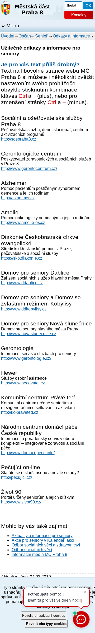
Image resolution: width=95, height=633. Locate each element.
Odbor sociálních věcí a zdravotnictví (46, 545)
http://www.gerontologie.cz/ (26, 358)
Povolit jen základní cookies (43, 616)
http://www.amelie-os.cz (23, 222)
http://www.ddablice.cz (22, 283)
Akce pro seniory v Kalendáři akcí (43, 540)
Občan (24, 36)
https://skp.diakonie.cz (21, 258)
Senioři (42, 36)
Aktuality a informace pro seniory (42, 535)
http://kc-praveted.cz (19, 412)
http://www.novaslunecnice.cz (28, 333)
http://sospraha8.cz (18, 139)
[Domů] (25, 9)
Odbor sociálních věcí (32, 550)
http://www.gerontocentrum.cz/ (29, 168)
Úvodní (7, 36)
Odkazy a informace (71, 36)
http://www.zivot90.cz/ (21, 502)
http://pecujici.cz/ (16, 477)
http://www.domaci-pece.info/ (28, 452)
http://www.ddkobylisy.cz (23, 309)
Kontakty (79, 15)
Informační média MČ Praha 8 (39, 554)
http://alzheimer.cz (18, 198)
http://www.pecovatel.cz (23, 383)
